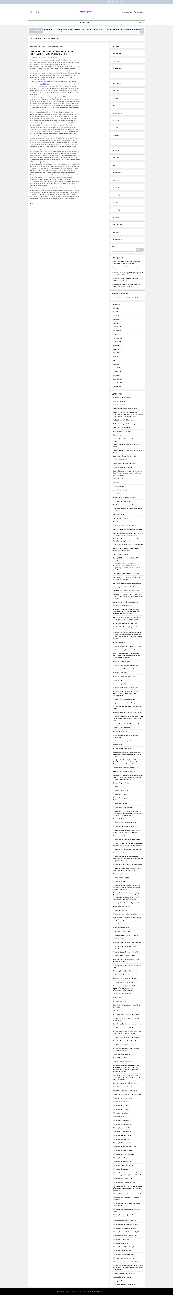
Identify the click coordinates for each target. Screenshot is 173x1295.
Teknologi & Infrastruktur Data (122, 1124)
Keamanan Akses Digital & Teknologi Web (125, 665)
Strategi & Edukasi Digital (120, 1058)
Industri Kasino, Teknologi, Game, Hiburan (125, 602)
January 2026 (117, 330)
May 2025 (116, 360)
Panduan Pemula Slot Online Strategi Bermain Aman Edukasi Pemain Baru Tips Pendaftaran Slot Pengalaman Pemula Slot (128, 859)
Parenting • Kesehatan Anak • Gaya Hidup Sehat (127, 903)
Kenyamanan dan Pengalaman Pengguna (125, 703)
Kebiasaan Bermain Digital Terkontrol (124, 699)
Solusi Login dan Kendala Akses (122, 1054)
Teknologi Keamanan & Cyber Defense (124, 1228)
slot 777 (115, 128)
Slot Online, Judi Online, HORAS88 (123, 1028)
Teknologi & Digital (118, 1117)
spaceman (116, 202)
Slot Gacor (116, 98)
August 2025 (116, 349)
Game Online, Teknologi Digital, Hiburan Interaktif (128, 545)
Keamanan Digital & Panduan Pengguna (124, 684)
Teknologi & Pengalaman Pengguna (123, 1154)
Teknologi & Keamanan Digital (122, 1135)
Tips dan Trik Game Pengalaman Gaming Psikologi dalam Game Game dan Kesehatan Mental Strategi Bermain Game (128, 1267)
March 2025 (116, 368)
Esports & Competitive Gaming (122, 501)
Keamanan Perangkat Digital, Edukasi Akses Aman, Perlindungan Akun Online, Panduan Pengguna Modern (126, 693)
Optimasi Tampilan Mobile (121, 783)
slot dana (116, 180)
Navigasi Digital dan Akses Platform (124, 771)
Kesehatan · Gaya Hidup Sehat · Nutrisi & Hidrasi (127, 712)
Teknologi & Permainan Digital (122, 1161)
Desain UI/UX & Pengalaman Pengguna (124, 463)
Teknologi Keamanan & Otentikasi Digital (125, 1235)
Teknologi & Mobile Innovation (122, 1143)
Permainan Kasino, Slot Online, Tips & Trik (125, 952)
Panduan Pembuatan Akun (121, 853)
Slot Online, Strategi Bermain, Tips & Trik (125, 1045)
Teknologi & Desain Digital (121, 1113)
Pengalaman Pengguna (120, 910)
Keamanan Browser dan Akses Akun (124, 676)
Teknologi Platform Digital (121, 1239)
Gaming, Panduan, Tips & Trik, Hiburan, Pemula (127, 583)
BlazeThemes (98, 1291)
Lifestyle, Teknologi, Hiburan (121, 727)
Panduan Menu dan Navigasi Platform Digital (126, 840)
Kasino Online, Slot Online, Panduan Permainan (127, 646)
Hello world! (134, 297)
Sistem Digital (117, 997)
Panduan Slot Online (119, 881)
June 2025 (116, 357)
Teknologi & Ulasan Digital (121, 1169)
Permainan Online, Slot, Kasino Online (124, 956)
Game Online (117, 522)
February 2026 (117, 327)
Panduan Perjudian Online (120, 874)
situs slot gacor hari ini (120, 210)
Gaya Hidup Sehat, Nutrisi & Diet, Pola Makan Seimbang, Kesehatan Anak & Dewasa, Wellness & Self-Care (128, 596)
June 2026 (116, 312)
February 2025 (117, 371)
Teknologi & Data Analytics (121, 1109)
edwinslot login (117, 494)
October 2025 (117, 342)
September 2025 (118, 345)
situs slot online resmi (120, 1001)
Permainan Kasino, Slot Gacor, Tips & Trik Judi (127, 942)
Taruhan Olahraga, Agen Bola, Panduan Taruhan (127, 1094)
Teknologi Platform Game (120, 1243)
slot (114, 105)
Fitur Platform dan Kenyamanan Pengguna (125, 505)
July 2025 (116, 353)
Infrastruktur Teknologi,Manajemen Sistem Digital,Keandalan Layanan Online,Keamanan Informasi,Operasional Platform (126, 611)
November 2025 (117, 338)
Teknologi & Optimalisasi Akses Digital (124, 1146)
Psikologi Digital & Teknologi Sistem (124, 982)
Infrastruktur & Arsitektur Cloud (122, 606)
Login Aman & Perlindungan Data (123, 741)
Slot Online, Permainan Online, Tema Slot (125, 1041)
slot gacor (116, 76)
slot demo (116, 158)
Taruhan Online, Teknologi (120, 1102)
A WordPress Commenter (121, 297)
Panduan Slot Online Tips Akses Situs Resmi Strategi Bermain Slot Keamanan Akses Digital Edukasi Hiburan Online (127, 887)
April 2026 (116, 319)
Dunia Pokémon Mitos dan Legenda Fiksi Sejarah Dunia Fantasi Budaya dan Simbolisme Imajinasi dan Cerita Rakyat (127, 473)
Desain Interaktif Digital (120, 460)
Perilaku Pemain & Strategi (121, 927)
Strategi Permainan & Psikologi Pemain (125, 1083)
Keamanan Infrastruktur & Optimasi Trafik (125, 687)
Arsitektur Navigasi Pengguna (122, 431)
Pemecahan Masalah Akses (121, 906)
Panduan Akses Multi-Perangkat (122, 807)
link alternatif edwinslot (120, 731)
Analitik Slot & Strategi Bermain (122, 427)
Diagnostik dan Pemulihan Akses (123, 467)
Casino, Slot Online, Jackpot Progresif (124, 456)
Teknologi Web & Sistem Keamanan (123, 1258)
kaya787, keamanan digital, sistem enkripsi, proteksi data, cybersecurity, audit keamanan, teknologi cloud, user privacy (126, 656)
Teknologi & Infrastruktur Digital (122, 1128)
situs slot (116, 135)
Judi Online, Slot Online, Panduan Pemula (125, 623)
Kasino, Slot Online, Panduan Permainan (125, 650)
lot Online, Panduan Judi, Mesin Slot (124, 748)
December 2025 (117, 334)
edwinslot (116, 482)
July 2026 (116, 308)
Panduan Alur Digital (119, 819)
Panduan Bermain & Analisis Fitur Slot (124, 823)
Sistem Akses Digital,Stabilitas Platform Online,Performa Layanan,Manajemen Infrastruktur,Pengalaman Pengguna (125, 988)
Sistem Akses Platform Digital (122, 994)
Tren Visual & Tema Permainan (122, 1277)
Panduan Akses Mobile (120, 804)
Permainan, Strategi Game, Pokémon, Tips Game (127, 971)
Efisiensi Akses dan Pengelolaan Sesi (124, 497)
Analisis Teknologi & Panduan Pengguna (125, 424)
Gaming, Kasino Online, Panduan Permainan (126, 573)
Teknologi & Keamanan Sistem (122, 1139)
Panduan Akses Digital (120, 794)
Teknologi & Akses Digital (120, 1105)
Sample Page (84, 23)
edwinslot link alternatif (120, 490)
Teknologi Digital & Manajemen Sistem (124, 1182)
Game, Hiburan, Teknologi (120, 554)
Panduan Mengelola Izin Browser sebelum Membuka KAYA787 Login (80, 29)
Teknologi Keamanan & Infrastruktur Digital (126, 1232)
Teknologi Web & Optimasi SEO (122, 1250)
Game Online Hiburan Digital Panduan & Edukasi (127, 529)
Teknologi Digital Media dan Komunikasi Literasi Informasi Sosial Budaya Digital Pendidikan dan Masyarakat (127, 1188)
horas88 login (44, 84)
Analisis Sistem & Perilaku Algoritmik (124, 420)
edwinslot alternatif (119, 486)
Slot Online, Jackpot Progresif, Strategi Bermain (127, 1024)
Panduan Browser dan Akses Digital (123, 826)
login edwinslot (117, 744)
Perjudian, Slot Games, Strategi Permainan (125, 935)
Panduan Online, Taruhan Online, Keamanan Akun (127, 849)
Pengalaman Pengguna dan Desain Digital (125, 914)
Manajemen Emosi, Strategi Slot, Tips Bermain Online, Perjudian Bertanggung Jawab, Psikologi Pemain (127, 754)
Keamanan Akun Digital (120, 673)
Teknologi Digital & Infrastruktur (122, 1178)
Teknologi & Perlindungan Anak (122, 1158)
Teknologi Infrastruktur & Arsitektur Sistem (126, 1224)
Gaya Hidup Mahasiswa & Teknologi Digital (126, 590)
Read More (33, 204)
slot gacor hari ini (118, 225)
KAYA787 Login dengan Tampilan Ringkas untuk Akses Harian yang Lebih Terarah (133, 29)
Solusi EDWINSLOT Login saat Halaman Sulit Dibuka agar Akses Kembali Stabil (109, 2)
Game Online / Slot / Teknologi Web (124, 526)
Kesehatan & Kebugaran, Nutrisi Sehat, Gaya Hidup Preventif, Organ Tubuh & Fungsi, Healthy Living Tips (128, 718)
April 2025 (116, 364)
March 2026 (116, 323)
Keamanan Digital (118, 680)
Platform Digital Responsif (121, 975)
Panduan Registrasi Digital (121, 878)
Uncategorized (117, 1281)
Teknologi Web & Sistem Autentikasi (124, 1254)
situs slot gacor (117, 83)
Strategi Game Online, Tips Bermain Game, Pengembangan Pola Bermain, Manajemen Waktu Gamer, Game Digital (127, 1077)
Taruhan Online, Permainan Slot (122, 1098)
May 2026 (116, 315)
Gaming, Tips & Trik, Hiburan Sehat (123, 587)
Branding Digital (117, 435)
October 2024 (117, 386)
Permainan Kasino (118, 939)
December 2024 (117, 379)
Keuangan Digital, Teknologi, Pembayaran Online (127, 724)
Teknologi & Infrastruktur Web (122, 1132)
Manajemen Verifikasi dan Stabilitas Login (125, 767)
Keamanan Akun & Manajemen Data (123, 669)
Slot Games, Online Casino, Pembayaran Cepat (127, 1014)
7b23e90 (34, 57)
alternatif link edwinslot (120, 405)
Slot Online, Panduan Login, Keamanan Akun (126, 1037)
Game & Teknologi (118, 514)
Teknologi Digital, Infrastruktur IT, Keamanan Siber (128, 1194)
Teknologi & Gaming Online (121, 1120)
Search (114, 246)
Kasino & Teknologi (119, 642)
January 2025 (117, 375)
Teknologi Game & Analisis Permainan (124, 1221)
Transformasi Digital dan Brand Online (124, 1273)
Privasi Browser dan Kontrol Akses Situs (125, 978)
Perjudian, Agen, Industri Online (122, 931)
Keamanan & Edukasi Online (121, 661)
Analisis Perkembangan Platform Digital (125, 408)
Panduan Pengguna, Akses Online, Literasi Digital (127, 864)
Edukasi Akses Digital (119, 479)
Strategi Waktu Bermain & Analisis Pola (125, 1090)
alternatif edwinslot (119, 401)
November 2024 (117, 383)
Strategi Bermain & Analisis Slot (122, 1062)
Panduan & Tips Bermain (120, 790)
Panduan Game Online (119, 836)
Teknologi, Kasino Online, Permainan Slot (125, 1262)
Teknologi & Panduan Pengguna (122, 1150)
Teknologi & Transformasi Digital (123, 1165)
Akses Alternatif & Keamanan (122, 397)
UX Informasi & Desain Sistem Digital (124, 1284)
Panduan (115, 787)
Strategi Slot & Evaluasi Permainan (123, 1087)
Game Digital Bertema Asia (121, 518)
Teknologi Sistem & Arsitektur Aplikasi (124, 1247)
